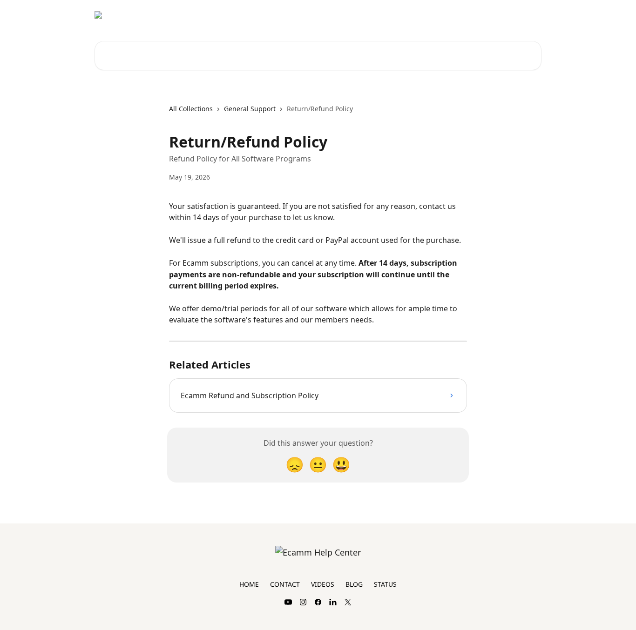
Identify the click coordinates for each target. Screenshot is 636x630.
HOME (249, 584)
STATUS (385, 584)
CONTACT (285, 584)
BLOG (354, 584)
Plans (527, 15)
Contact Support (480, 15)
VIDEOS (322, 584)
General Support (250, 108)
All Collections (191, 108)
